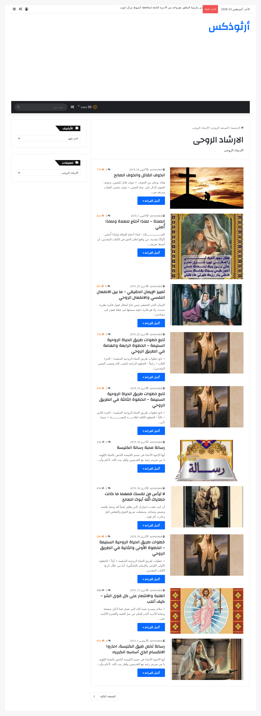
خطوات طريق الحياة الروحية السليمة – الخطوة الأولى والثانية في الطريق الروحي (132, 547)
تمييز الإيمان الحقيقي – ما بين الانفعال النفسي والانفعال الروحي (131, 294)
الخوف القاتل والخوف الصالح (139, 175)
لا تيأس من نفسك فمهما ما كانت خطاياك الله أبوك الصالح (135, 496)
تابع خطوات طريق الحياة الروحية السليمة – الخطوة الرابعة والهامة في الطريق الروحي (134, 345)
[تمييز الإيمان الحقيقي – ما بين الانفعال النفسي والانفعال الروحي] (206, 304)
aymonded (156, 169)
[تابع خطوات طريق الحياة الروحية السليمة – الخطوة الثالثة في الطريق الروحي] (206, 406)
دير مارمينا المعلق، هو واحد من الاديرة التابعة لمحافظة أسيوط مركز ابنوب (161, 7)
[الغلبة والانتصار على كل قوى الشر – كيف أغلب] (206, 611)
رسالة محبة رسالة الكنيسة (141, 447)
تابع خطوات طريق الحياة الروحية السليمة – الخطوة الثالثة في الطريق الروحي (132, 399)
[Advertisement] (130, 70)
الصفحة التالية (108, 696)
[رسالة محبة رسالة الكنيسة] (206, 460)
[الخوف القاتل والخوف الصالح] (206, 188)
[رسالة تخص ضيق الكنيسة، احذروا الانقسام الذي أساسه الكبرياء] (206, 659)
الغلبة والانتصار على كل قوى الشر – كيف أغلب (133, 598)
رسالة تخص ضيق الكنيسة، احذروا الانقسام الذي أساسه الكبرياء (135, 649)
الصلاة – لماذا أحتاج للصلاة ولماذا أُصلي (135, 224)
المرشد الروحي (220, 127)
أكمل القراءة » (151, 200)
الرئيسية (236, 127)
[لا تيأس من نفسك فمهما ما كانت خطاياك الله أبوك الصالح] (206, 506)
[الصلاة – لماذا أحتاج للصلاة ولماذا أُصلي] (206, 246)
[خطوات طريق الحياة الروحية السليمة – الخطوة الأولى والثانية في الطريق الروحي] (206, 555)
